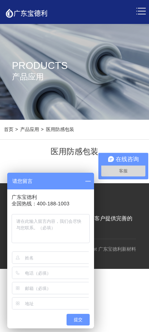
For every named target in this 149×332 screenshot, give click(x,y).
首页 (8, 129)
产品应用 (29, 129)
